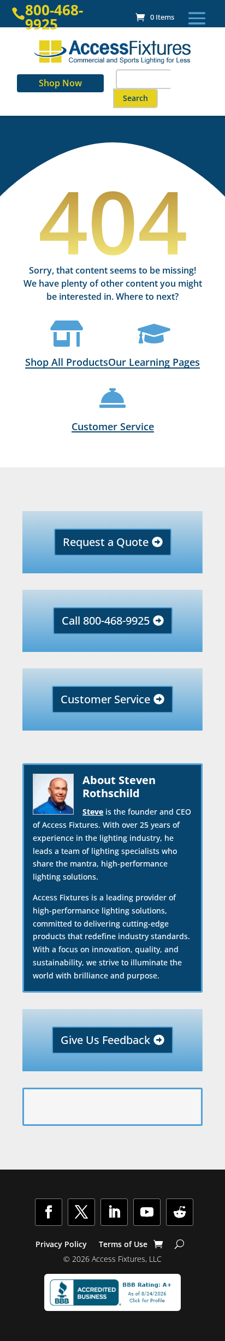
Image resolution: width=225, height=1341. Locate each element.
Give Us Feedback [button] (105, 1040)
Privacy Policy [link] (61, 1245)
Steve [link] (92, 811)
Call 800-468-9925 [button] (106, 620)
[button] (196, 18)
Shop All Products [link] (66, 362)
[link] (154, 17)
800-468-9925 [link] (54, 17)
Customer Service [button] (105, 699)
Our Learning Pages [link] (154, 362)
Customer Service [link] (113, 426)
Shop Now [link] (60, 83)
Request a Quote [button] (106, 542)
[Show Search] (179, 1244)
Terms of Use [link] (123, 1245)
